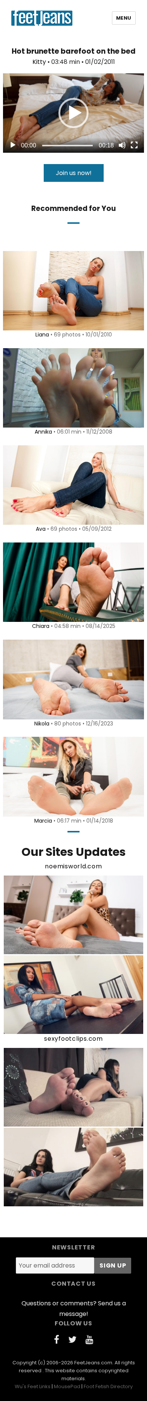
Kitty (39, 61)
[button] (73, 113)
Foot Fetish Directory (108, 1386)
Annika (43, 431)
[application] (73, 113)
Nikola (41, 723)
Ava (41, 529)
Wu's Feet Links (33, 1386)
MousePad (67, 1386)
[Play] (13, 145)
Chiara (40, 626)
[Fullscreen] (134, 145)
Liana (42, 334)
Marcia (43, 820)
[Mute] (122, 145)
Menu (124, 18)
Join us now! (74, 173)
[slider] (67, 145)
